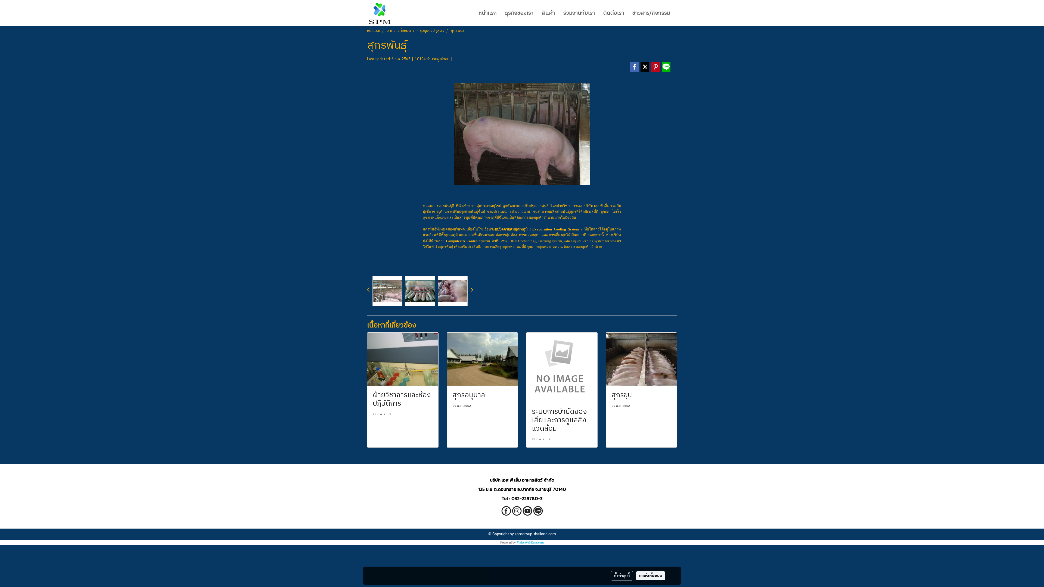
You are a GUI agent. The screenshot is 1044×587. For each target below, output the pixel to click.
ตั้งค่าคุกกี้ (622, 575)
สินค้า (548, 13)
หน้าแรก (487, 13)
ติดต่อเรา (613, 13)
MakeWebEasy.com (530, 542)
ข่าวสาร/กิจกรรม (651, 13)
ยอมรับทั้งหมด (650, 575)
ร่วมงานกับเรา (579, 13)
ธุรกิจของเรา (519, 13)
